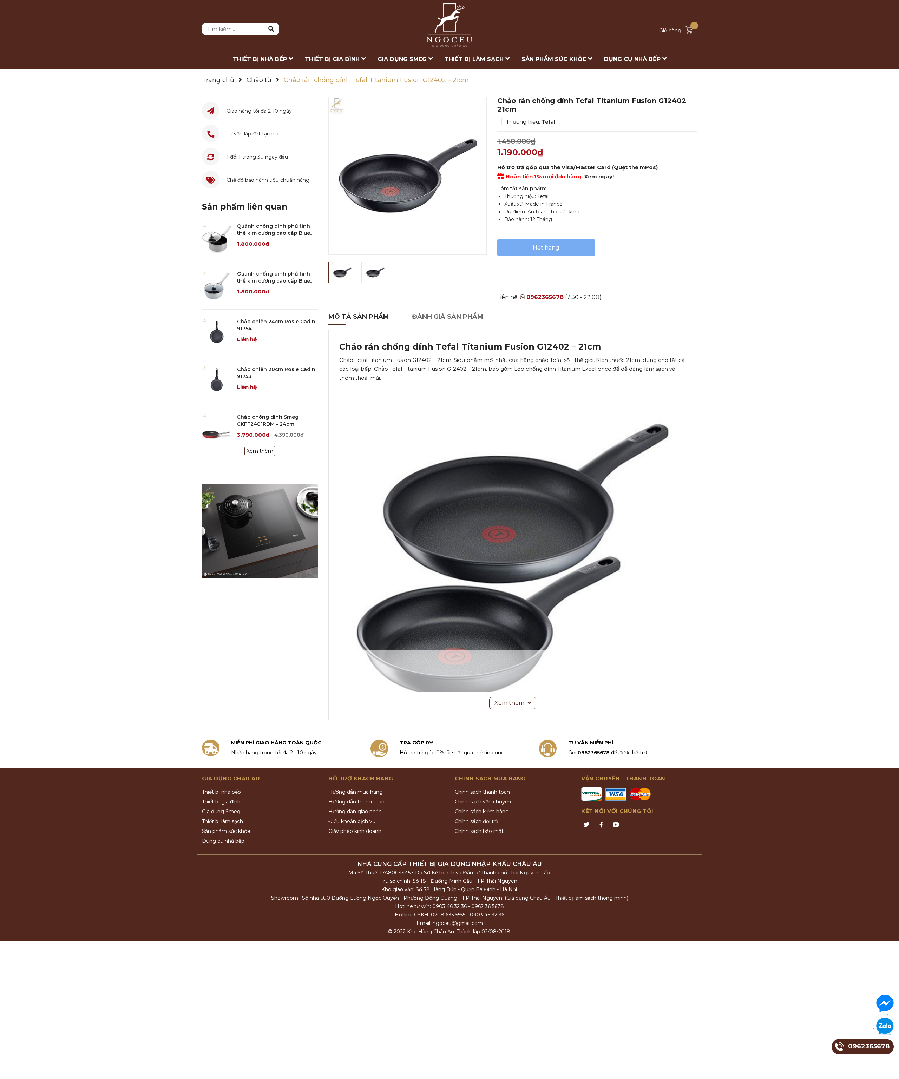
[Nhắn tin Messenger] (885, 1003)
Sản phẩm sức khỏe (226, 831)
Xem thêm (260, 451)
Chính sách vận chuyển (483, 802)
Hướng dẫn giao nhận (355, 811)
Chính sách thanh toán (482, 792)
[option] (407, 176)
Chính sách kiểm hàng (482, 811)
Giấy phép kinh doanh (354, 831)
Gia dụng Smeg (221, 811)
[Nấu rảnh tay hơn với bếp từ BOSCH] (260, 531)
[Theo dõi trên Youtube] (616, 825)
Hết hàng (546, 247)
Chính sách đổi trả (476, 821)
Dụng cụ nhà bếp (223, 841)
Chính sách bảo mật (479, 831)
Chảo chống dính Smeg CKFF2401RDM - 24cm (267, 420)
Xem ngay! (599, 176)
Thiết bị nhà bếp (221, 792)
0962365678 (545, 297)
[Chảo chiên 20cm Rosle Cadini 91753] (217, 381)
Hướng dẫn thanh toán (356, 802)
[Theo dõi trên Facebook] (601, 825)
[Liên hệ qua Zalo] (885, 1026)
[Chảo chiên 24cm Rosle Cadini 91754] (217, 333)
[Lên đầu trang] (886, 1066)
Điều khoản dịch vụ (351, 821)
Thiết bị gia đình (221, 802)
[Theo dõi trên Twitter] (586, 825)
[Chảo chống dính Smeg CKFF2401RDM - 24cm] (217, 429)
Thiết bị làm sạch (222, 821)
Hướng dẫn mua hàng (355, 792)
